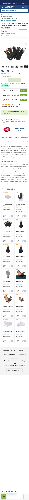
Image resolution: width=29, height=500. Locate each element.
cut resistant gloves (6, 16)
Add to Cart (13, 79)
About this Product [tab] (6, 137)
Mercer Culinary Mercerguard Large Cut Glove (20, 331)
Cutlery (22, 15)
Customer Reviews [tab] (9, 354)
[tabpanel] (14, 163)
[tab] (3, 66)
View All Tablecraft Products (8, 20)
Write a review (23, 29)
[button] (23, 7)
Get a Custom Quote (9, 113)
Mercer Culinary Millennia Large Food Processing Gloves (8, 306)
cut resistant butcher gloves (9, 18)
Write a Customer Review (14, 370)
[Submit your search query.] (27, 10)
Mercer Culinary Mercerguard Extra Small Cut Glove (7, 204)
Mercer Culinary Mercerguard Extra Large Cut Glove (7, 331)
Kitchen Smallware (12, 15)
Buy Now (25, 79)
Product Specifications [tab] (21, 137)
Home (3, 15)
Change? (15, 76)
